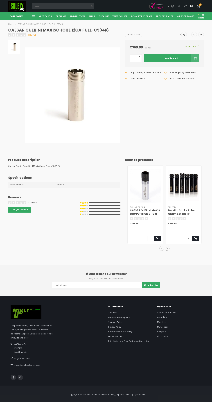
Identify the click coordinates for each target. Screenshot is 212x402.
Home (11, 24)
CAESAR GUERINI (133, 35)
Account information (166, 312)
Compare (161, 331)
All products (162, 336)
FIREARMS (61, 16)
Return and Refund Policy (120, 331)
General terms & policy (119, 317)
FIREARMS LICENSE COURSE (113, 16)
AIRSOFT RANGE (185, 16)
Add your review (19, 209)
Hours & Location (116, 336)
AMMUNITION (77, 16)
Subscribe (152, 285)
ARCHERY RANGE (164, 16)
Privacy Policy (114, 326)
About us (112, 312)
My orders (162, 317)
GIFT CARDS (45, 16)
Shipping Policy (115, 322)
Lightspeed (118, 394)
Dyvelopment (139, 394)
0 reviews (32, 35)
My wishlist (162, 326)
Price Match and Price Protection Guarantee (128, 341)
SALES (92, 16)
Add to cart (171, 58)
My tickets (162, 322)
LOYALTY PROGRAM (141, 16)
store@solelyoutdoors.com (27, 364)
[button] (161, 248)
